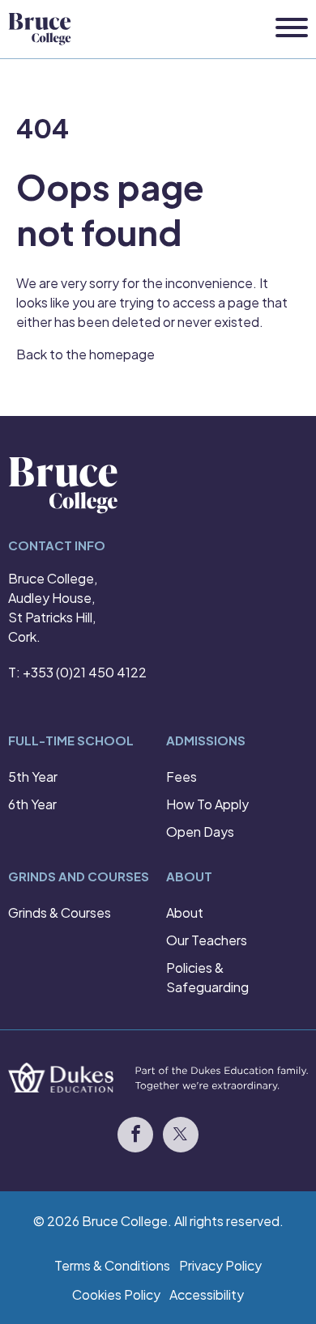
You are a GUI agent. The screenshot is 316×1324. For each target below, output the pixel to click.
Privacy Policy (220, 1265)
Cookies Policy (116, 1294)
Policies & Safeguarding (207, 977)
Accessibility (206, 1294)
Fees (181, 776)
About (184, 912)
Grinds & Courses (59, 912)
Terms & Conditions (112, 1265)
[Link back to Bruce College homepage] (39, 29)
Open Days (200, 831)
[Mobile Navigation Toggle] (291, 29)
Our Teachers (206, 939)
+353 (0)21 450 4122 (85, 672)
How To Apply (207, 804)
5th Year (33, 776)
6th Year (32, 804)
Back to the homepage (85, 354)
